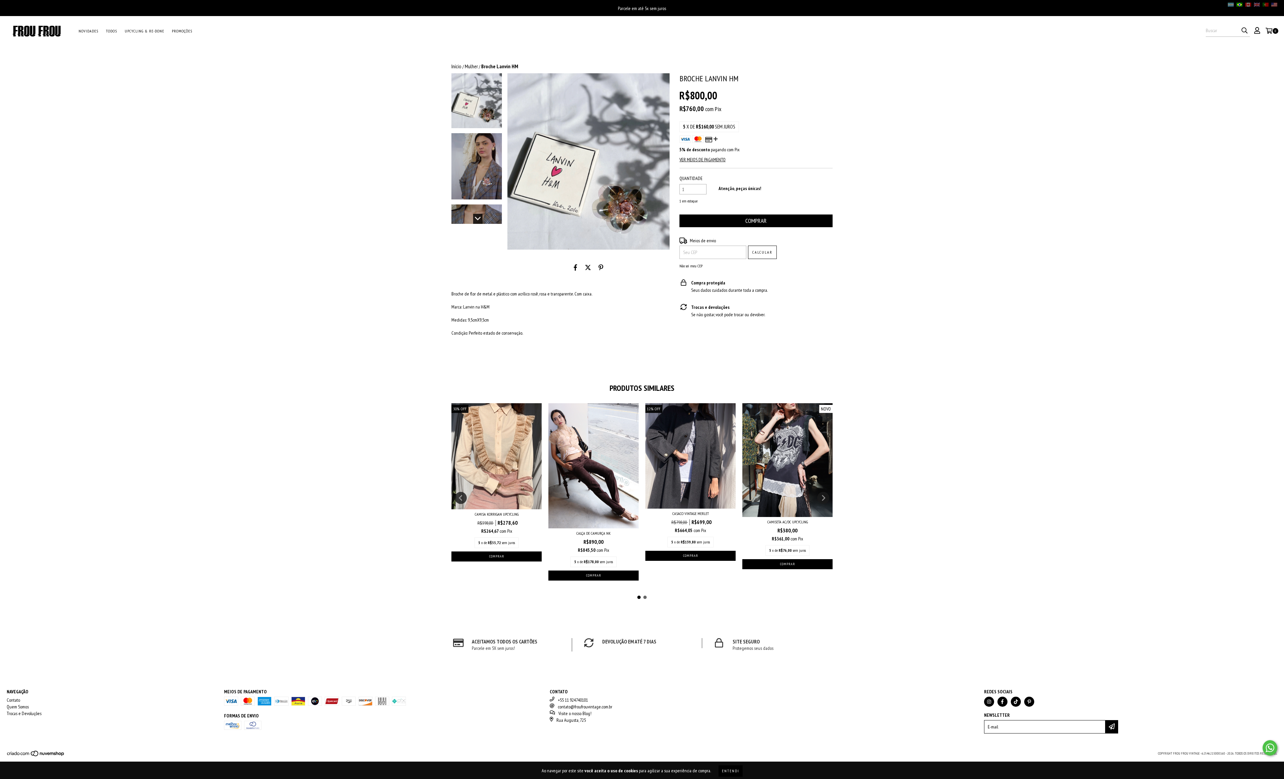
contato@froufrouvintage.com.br (585, 707)
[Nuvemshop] (36, 755)
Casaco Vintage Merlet (690, 513)
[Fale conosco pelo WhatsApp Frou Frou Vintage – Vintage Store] (1270, 748)
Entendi (730, 770)
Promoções (182, 30)
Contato (13, 700)
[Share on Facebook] (575, 267)
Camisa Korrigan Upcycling (497, 514)
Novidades (88, 30)
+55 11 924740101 (573, 700)
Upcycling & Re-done (144, 30)
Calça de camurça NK (593, 533)
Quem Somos (18, 707)
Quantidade (691, 178)
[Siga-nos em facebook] (1002, 702)
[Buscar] (1244, 31)
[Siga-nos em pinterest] (1029, 702)
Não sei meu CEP (691, 265)
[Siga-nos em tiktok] (1016, 702)
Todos (111, 30)
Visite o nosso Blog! (575, 713)
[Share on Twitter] (588, 267)
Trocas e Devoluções (24, 713)
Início (456, 66)
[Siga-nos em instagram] (989, 702)
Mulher (471, 66)
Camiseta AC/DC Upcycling (787, 521)
